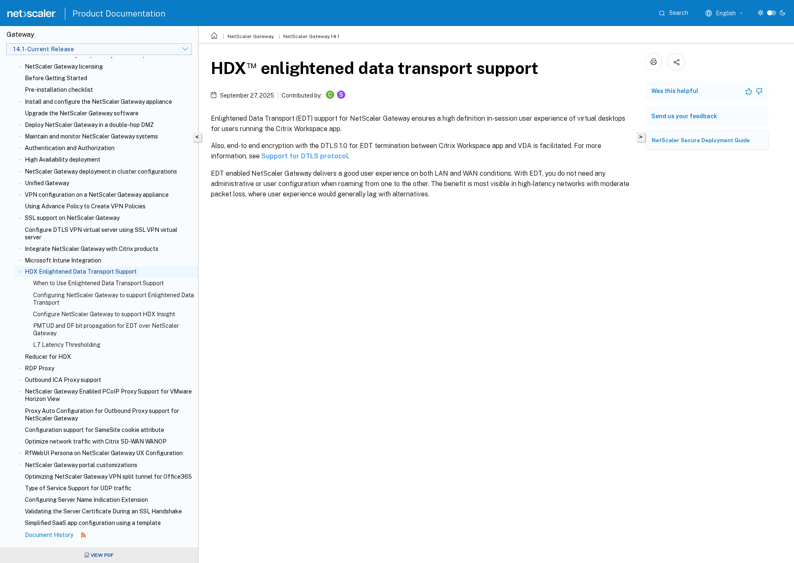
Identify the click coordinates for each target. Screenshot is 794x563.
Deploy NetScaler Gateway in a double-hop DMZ (89, 125)
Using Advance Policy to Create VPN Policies (85, 206)
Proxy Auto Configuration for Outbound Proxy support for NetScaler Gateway (102, 415)
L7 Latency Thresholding (66, 344)
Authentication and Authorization (70, 148)
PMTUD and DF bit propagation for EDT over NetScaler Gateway (106, 329)
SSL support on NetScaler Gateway (72, 218)
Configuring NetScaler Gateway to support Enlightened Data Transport (113, 299)
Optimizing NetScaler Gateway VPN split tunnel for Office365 (108, 476)
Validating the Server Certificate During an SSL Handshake (103, 511)
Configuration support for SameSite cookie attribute (94, 430)
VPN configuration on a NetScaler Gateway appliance (97, 194)
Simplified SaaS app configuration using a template (93, 523)
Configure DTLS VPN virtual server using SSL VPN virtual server (101, 234)
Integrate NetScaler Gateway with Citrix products (91, 249)
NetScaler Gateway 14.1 (311, 36)
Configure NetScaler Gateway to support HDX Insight (104, 314)
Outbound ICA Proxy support (63, 380)
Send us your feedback (684, 116)
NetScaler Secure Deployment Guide (701, 140)
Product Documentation (118, 14)
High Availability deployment (62, 159)
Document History (49, 535)
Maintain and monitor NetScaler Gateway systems (91, 136)
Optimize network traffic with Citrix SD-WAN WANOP (96, 441)
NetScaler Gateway (250, 36)
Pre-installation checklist (59, 89)
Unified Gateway (47, 183)
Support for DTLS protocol (304, 156)
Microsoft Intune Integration (63, 260)
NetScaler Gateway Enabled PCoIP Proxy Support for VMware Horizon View (108, 395)
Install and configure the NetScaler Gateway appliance (98, 101)
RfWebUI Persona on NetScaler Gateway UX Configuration (104, 453)
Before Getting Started (56, 78)
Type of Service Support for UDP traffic (78, 488)
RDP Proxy (39, 368)
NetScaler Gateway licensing (64, 66)
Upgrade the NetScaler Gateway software (82, 113)
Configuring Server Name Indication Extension (86, 499)
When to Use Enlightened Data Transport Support (98, 283)
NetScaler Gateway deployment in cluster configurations (101, 171)
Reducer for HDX (48, 356)
